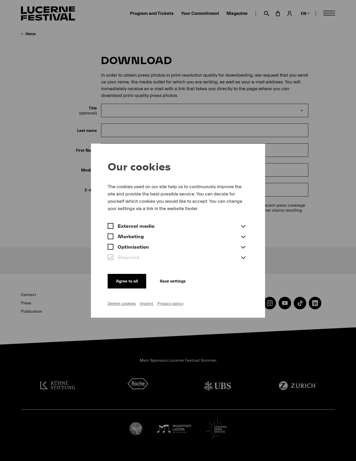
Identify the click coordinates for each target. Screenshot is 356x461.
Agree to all (127, 281)
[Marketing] (110, 237)
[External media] (110, 226)
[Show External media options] (243, 227)
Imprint (146, 303)
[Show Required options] (243, 258)
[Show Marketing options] (243, 237)
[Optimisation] (110, 247)
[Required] (110, 258)
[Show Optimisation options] (243, 247)
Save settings (173, 281)
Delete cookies (122, 303)
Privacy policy (170, 303)
